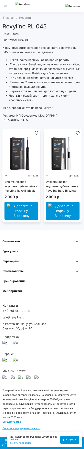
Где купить (10, 251)
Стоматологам (12, 271)
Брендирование (13, 281)
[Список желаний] (36, 133)
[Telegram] (16, 344)
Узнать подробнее (21, 443)
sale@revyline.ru (13, 317)
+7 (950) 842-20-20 (16, 311)
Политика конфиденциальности (21, 428)
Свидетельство (11, 421)
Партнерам (10, 261)
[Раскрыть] (77, 241)
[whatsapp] (5, 344)
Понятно (69, 440)
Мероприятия (12, 291)
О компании (11, 241)
